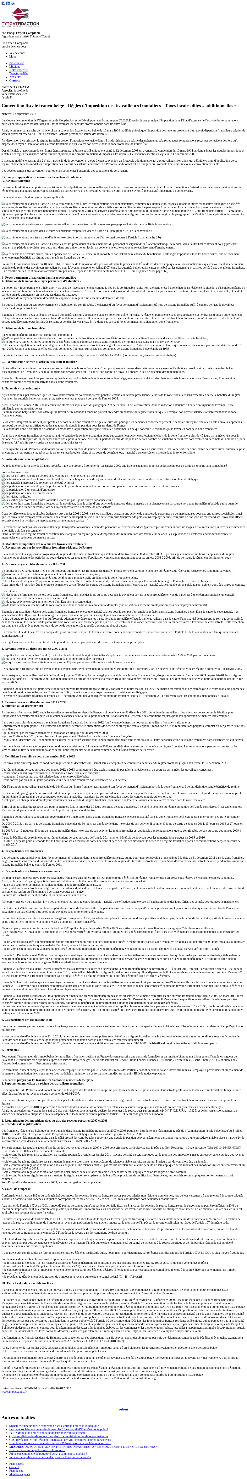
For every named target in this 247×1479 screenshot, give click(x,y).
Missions (14, 66)
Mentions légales (19, 1474)
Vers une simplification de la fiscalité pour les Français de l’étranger (50, 1457)
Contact (14, 1467)
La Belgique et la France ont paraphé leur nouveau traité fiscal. (47, 1432)
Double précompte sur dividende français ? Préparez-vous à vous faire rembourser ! (60, 1443)
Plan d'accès (16, 1463)
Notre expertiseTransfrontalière (18, 71)
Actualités (15, 77)
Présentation (16, 63)
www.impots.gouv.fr (14, 1391)
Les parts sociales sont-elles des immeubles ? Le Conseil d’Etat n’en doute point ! (58, 1429)
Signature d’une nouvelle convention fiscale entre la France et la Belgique (54, 1425)
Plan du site (16, 1470)
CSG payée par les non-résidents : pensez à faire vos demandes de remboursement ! (60, 1439)
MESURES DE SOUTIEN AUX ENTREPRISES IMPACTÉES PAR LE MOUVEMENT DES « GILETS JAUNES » (83, 1446)
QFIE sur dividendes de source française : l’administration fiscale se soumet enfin (58, 1436)
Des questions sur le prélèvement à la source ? (37, 1450)
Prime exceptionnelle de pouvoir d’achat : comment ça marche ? (48, 1453)
